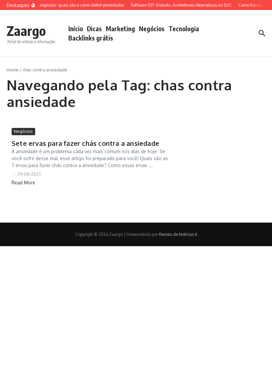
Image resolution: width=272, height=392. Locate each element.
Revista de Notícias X (178, 234)
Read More (23, 182)
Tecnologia (184, 29)
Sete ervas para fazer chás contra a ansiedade (85, 143)
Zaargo (26, 30)
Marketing (120, 29)
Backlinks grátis (90, 38)
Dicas (94, 29)
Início (75, 29)
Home (13, 69)
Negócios (152, 29)
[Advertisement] (230, 169)
